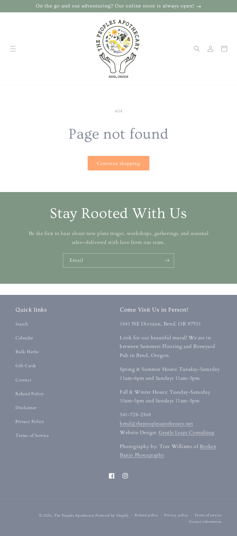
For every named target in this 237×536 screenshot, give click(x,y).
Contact (23, 380)
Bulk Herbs (27, 352)
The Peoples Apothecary (74, 515)
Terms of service (208, 515)
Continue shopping (118, 163)
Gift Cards (25, 366)
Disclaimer (26, 408)
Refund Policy (29, 394)
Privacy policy (176, 515)
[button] (13, 49)
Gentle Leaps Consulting (186, 432)
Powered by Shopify (112, 515)
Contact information (205, 521)
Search (21, 324)
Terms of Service (32, 435)
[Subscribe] (167, 260)
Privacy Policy (29, 422)
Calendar (24, 338)
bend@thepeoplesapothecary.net (156, 423)
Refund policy (146, 515)
